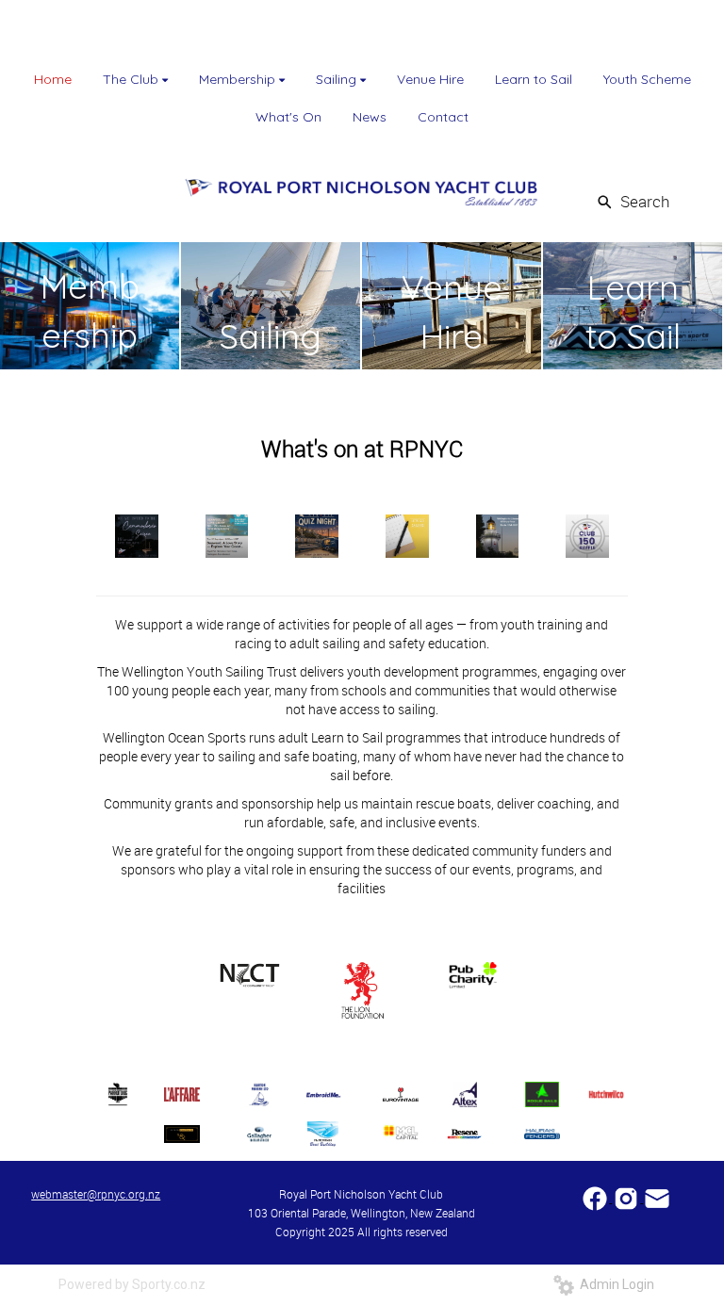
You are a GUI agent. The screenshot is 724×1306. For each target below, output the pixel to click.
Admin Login (614, 1284)
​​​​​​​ (657, 1197)
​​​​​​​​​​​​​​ (596, 1197)
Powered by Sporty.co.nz (132, 1284)
